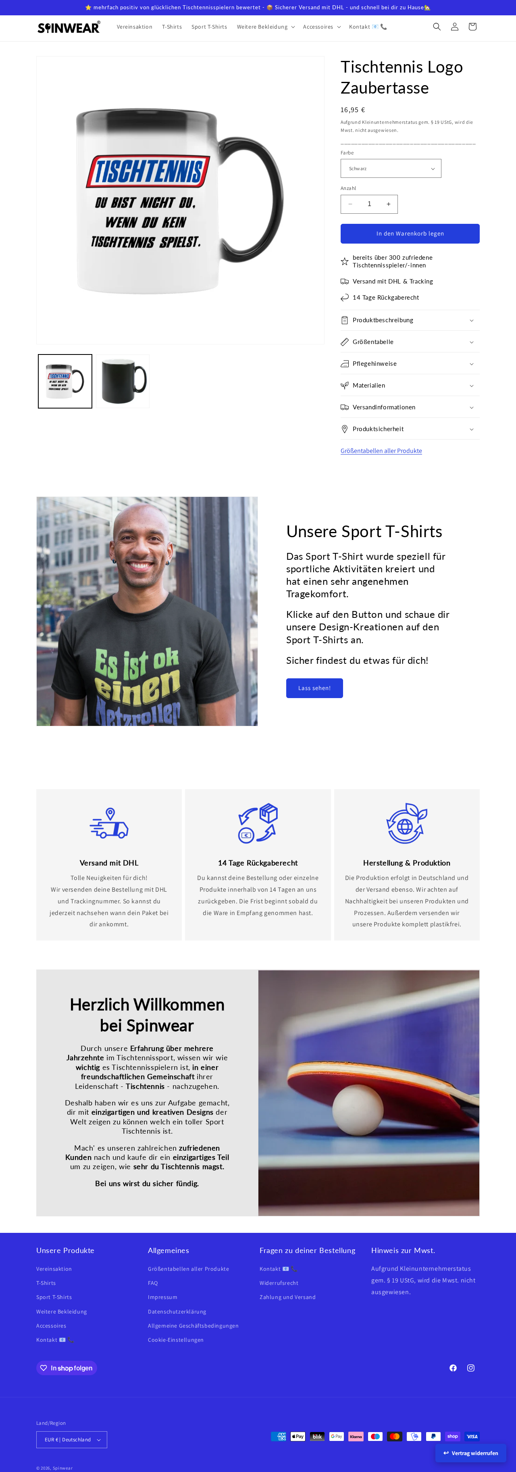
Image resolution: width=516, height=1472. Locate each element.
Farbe (347, 152)
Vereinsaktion (54, 1268)
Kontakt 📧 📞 (55, 1339)
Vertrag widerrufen (475, 1453)
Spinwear (63, 1468)
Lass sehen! (314, 688)
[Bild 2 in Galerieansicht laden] (123, 381)
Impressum (162, 1297)
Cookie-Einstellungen (176, 1339)
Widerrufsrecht (279, 1282)
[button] (265, 26)
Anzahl (348, 188)
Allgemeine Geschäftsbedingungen (193, 1325)
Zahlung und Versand (288, 1297)
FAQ (153, 1282)
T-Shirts (46, 1282)
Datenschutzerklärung (177, 1311)
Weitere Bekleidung (61, 1311)
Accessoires (51, 1325)
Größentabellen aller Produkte (381, 450)
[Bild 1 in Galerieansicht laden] (65, 381)
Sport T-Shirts (54, 1297)
